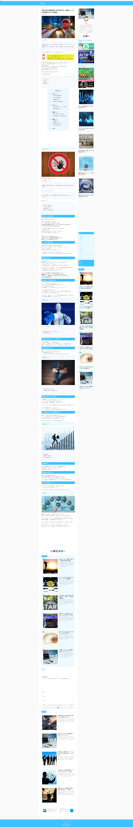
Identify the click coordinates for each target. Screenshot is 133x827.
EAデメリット (55, 93)
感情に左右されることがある (57, 113)
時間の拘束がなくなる (56, 108)
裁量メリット (55, 119)
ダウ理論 (81, 250)
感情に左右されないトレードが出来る (59, 106)
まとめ (53, 128)
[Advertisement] (58, 139)
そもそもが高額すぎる (56, 97)
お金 (81, 263)
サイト (43, 700)
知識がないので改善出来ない (57, 101)
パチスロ (81, 258)
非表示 (60, 90)
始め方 (81, 235)
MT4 (81, 245)
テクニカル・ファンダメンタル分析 (86, 254)
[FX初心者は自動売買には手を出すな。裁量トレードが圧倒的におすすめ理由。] (59, 551)
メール (43, 696)
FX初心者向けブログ (66, 823)
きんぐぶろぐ (42, 4)
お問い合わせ (82, 265)
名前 (43, 692)
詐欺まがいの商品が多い (57, 95)
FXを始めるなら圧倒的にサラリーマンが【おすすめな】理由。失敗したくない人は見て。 (66, 753)
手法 (81, 243)
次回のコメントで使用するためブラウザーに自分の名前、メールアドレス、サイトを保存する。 (58, 705)
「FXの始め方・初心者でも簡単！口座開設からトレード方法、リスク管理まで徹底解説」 (66, 597)
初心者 (45, 668)
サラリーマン (82, 241)
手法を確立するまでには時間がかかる (59, 115)
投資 (63, 821)
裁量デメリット (55, 112)
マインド (81, 256)
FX (80, 233)
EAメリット (54, 105)
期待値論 (81, 252)
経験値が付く (55, 120)
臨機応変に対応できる (56, 123)
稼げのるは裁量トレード (57, 124)
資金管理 (81, 248)
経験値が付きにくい (56, 99)
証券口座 (81, 237)
